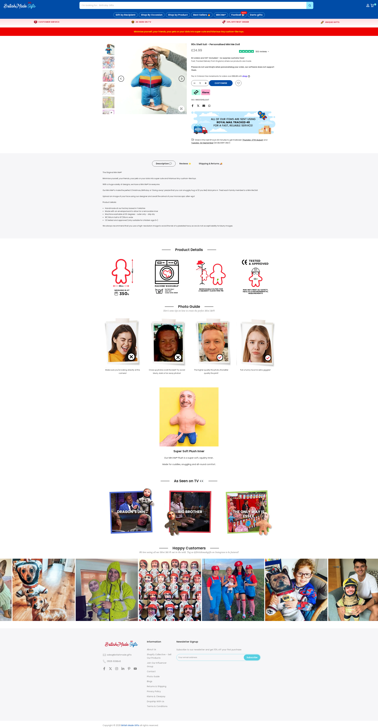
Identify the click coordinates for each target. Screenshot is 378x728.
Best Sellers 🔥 (201, 14)
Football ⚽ (238, 14)
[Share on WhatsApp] (209, 105)
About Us (151, 649)
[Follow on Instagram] (116, 668)
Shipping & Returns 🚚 (210, 163)
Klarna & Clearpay (156, 696)
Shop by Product (178, 14)
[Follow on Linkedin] (122, 668)
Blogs (149, 681)
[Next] (182, 79)
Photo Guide (153, 676)
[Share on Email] (203, 105)
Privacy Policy (154, 691)
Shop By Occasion (151, 14)
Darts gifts (256, 14)
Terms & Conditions (157, 706)
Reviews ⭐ (185, 163)
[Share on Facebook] (192, 105)
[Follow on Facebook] (104, 668)
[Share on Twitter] (198, 105)
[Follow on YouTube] (135, 668)
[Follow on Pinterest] (129, 668)
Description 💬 (164, 163)
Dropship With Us (155, 701)
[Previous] (121, 79)
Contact (151, 671)
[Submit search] (309, 5)
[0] (372, 5)
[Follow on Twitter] (110, 668)
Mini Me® (221, 14)
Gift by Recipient (125, 14)
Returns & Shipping (156, 686)
